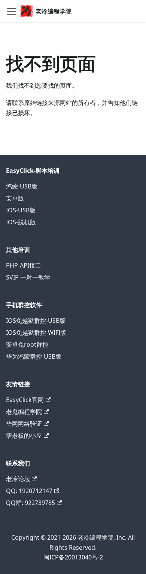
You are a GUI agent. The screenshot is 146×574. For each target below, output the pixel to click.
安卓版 (15, 198)
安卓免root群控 (27, 344)
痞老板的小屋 (24, 435)
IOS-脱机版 (21, 222)
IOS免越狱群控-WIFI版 (36, 332)
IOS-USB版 (21, 210)
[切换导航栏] (11, 11)
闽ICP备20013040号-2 (73, 557)
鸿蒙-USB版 (21, 186)
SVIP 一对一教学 (28, 277)
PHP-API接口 (23, 265)
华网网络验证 (24, 423)
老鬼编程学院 (24, 412)
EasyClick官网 (25, 400)
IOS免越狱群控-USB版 (36, 320)
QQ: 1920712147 (29, 491)
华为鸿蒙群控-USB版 (33, 356)
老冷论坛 (18, 479)
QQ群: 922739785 (30, 503)
